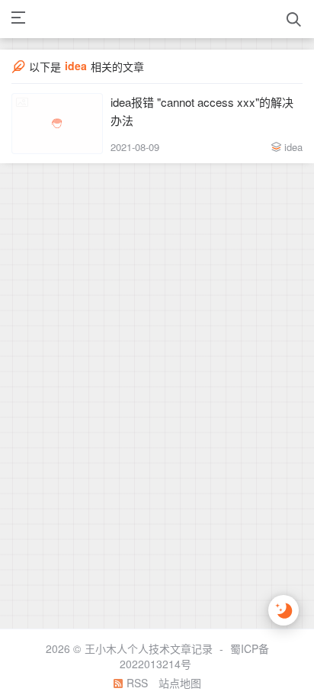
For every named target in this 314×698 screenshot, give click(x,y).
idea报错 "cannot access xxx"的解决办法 (202, 111)
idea (293, 147)
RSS (135, 682)
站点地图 (180, 682)
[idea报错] (57, 123)
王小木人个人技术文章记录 (149, 648)
